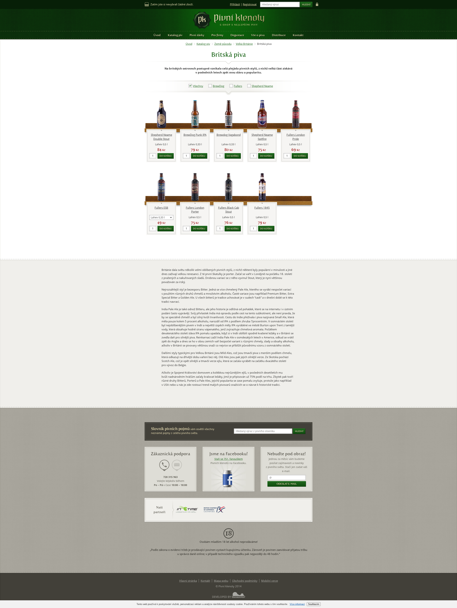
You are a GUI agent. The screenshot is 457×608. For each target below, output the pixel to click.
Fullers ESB (161, 207)
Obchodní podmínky (244, 580)
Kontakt (298, 35)
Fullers (238, 86)
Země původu (223, 44)
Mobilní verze (269, 580)
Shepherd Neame (262, 86)
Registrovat (250, 4)
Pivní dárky (197, 35)
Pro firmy (217, 35)
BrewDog (218, 86)
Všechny (198, 86)
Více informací (297, 604)
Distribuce (279, 35)
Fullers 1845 (262, 207)
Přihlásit (235, 4)
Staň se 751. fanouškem (228, 459)
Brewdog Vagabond (229, 135)
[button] (196, 86)
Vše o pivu (258, 35)
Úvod (157, 35)
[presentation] (164, 465)
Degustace (237, 35)
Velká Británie (244, 44)
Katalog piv (175, 35)
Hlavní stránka (188, 580)
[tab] (164, 467)
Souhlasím (313, 604)
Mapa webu (221, 580)
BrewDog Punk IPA (195, 135)
